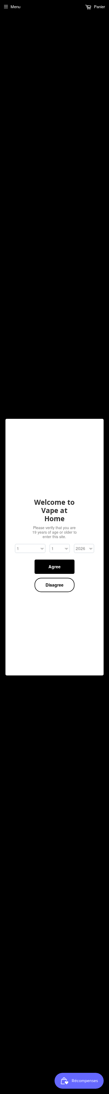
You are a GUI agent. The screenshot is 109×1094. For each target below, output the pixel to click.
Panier (99, 6)
